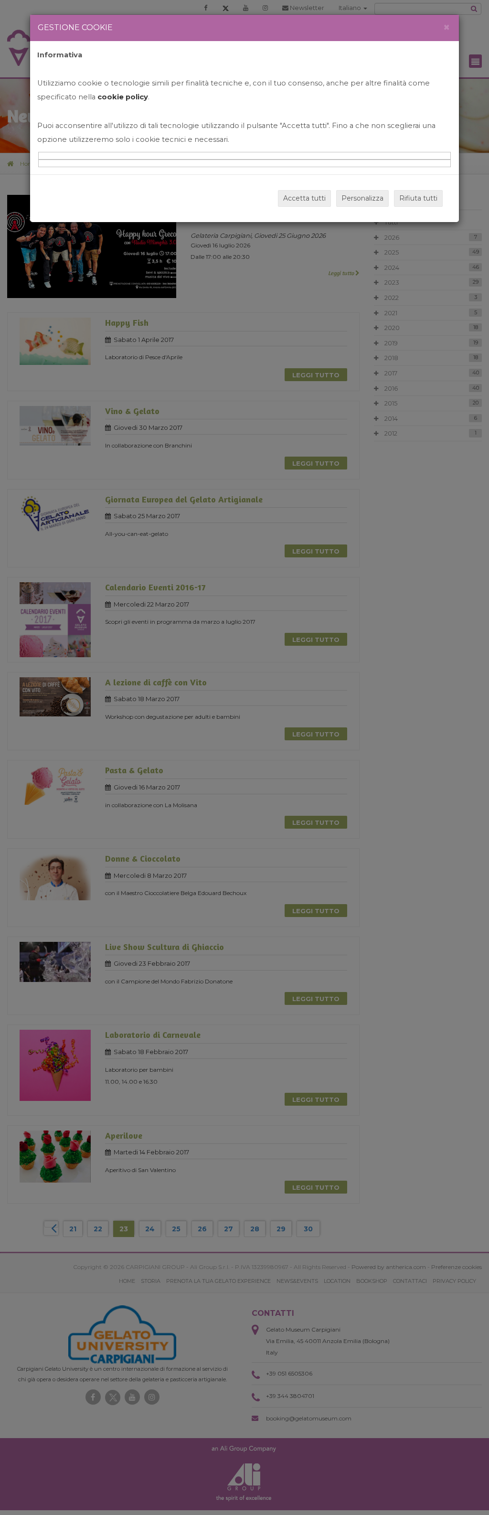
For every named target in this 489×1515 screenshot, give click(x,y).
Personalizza (362, 198)
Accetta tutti (304, 198)
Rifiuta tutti (418, 198)
